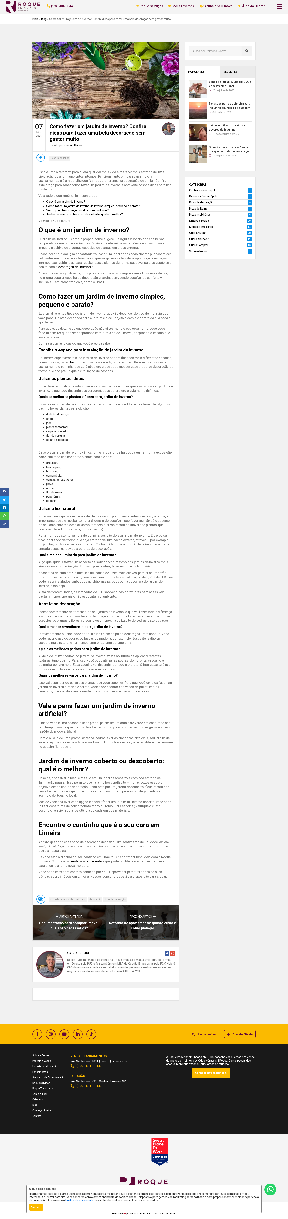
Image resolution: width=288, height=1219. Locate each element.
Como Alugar (39, 1093)
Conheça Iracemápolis (203, 190)
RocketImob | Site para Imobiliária (158, 1213)
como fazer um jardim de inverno (68, 899)
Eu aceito (36, 1207)
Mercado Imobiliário (201, 226)
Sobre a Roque (198, 251)
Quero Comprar (198, 245)
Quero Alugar (197, 232)
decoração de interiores (75, 267)
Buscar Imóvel (207, 1034)
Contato (36, 1115)
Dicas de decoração (201, 202)
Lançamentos (40, 1071)
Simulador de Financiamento (48, 1077)
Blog (44, 19)
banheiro (71, 362)
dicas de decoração (115, 899)
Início (35, 19)
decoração (95, 899)
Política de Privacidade (79, 1200)
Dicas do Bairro (198, 208)
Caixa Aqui (38, 1099)
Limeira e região (199, 220)
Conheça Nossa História (211, 1072)
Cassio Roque (73, 145)
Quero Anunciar (199, 239)
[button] (71, 6)
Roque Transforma (42, 1088)
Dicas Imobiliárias (59, 158)
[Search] (247, 51)
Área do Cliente (243, 1034)
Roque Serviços (41, 1082)
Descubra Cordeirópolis (203, 196)
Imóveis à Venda (41, 1060)
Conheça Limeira (41, 1110)
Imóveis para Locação (44, 1066)
